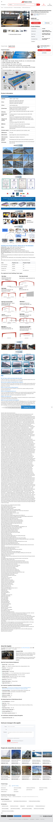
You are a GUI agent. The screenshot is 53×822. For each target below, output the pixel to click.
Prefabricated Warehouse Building (34, 801)
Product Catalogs (16, 785)
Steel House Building (5, 808)
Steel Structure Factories (14, 806)
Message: (5, 732)
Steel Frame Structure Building (27, 808)
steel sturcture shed (4, 789)
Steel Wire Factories (5, 806)
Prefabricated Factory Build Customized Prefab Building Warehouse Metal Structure (5, 761)
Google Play (10, 816)
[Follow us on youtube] (48, 816)
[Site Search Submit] (38, 5)
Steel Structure (10, 687)
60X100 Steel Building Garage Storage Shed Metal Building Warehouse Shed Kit (5, 777)
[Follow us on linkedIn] (51, 816)
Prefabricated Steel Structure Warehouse (13, 688)
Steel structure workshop (43, 787)
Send (9, 740)
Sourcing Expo (16, 791)
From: (6, 726)
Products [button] (10, 4)
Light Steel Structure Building (15, 808)
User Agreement (32, 819)
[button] (1, 1)
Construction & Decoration (8, 7)
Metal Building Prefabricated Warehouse (20, 801)
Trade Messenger (17, 816)
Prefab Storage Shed (23, 688)
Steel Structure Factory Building (39, 808)
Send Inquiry (36, 22)
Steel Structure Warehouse (30, 787)
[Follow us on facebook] (43, 816)
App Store (4, 816)
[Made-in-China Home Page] (26, 2)
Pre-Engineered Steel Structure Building (20, 687)
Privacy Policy (42, 819)
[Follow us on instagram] (46, 816)
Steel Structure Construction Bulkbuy (8, 811)
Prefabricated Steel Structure (40, 806)
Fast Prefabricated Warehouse (7, 801)
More (2, 812)
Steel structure (3, 787)
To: (6, 729)
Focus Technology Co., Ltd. (19, 819)
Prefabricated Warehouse (26, 7)
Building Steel (22, 806)
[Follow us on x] (45, 816)
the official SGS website (25, 647)
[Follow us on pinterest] (49, 816)
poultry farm (41, 789)
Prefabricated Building (17, 7)
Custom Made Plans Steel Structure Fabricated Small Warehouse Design (36, 777)
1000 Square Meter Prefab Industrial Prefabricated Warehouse (26, 761)
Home (2, 7)
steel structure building (17, 787)
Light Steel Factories (30, 806)
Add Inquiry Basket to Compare (15, 34)
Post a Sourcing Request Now (12, 742)
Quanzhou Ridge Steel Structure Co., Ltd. (39, 13)
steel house (15, 789)
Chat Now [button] (48, 22)
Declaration (37, 819)
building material (3, 791)
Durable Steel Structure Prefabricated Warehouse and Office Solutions (47, 761)
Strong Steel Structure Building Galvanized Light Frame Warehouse (47, 777)
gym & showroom (29, 789)
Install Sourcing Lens (26, 816)
